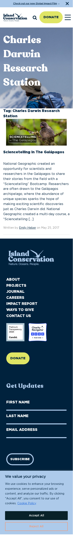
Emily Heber (27, 227)
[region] (36, 502)
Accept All (36, 515)
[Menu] (68, 17)
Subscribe (20, 459)
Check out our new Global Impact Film (35, 3)
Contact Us (18, 316)
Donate (51, 17)
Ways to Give (20, 310)
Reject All (36, 526)
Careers (15, 298)
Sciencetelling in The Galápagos (33, 152)
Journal (15, 292)
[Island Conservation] (15, 17)
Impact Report (21, 304)
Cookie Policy (26, 503)
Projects (16, 286)
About (13, 279)
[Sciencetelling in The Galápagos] (36, 134)
